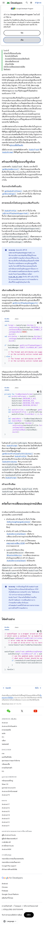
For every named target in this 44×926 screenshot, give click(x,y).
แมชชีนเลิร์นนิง (7, 757)
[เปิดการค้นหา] (26, 2)
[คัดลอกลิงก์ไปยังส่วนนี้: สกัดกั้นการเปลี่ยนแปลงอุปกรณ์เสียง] (4, 507)
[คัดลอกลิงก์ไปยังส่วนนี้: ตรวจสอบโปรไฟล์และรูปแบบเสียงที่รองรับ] (4, 206)
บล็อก (4, 741)
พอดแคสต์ (5, 744)
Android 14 (6, 815)
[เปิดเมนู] (3, 2)
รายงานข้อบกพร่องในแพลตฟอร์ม (13, 859)
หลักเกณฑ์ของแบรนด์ (30, 906)
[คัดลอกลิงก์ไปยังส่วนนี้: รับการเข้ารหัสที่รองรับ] (24, 186)
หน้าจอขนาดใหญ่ (7, 781)
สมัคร (29, 915)
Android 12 (6, 822)
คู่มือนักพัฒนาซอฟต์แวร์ (9, 839)
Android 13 (5, 819)
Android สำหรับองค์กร (9, 726)
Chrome (5, 887)
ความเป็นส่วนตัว (7, 768)
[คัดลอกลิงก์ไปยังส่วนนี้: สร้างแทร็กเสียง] (17, 484)
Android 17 (6, 804)
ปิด (22, 33)
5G (3, 771)
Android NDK (6, 849)
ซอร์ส (3, 733)
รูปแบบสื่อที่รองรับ (16, 145)
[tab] (7, 318)
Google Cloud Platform (10, 894)
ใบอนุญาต (17, 906)
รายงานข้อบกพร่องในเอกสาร (11, 862)
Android (5, 723)
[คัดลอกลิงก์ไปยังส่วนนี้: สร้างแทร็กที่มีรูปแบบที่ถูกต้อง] (37, 162)
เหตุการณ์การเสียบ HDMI (15, 543)
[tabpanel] (22, 344)
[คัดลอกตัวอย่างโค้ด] (40, 322)
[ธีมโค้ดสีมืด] (38, 322)
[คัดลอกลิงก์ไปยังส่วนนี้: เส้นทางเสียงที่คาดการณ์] (25, 290)
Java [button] (16, 319)
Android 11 (5, 826)
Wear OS (5, 784)
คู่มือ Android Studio (9, 835)
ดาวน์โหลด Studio (8, 846)
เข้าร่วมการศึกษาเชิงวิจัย (9, 869)
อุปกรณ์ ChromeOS (9, 788)
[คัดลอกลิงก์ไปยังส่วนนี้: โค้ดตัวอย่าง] (17, 619)
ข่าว (3, 737)
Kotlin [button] (7, 319)
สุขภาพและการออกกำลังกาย (11, 761)
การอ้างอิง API (6, 842)
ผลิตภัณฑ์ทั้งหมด (7, 898)
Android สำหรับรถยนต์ (9, 791)
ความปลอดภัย (6, 730)
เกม (3, 753)
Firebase (5, 891)
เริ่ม (22, 40)
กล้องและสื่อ (6, 764)
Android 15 (6, 811)
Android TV (6, 795)
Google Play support (9, 866)
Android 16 (6, 808)
